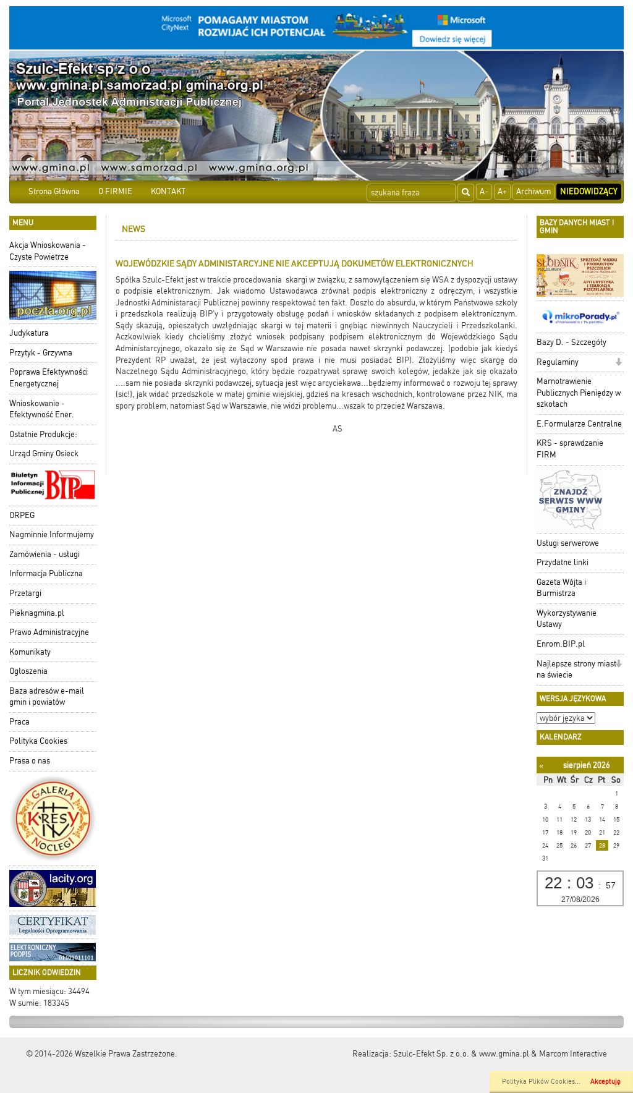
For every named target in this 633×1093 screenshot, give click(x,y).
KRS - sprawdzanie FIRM (570, 448)
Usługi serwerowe (568, 543)
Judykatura (29, 333)
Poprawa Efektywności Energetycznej (48, 377)
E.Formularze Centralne (579, 423)
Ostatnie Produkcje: (43, 434)
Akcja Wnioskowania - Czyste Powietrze (47, 251)
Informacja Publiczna (46, 573)
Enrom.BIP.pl (561, 644)
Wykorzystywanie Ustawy (567, 618)
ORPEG (22, 515)
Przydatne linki (562, 562)
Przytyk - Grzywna (40, 352)
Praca (19, 721)
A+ (502, 191)
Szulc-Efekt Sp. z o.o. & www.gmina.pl (461, 1053)
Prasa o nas (29, 760)
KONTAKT (168, 191)
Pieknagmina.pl (36, 613)
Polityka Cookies (38, 741)
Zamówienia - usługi (44, 554)
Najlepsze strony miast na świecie (576, 669)
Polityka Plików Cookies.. (540, 1082)
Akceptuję (605, 1082)
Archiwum (533, 191)
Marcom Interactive (573, 1053)
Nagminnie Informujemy (51, 534)
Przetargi (25, 593)
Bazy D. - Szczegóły (571, 342)
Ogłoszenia (28, 671)
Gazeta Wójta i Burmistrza (561, 587)
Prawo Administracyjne (49, 632)
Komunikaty (30, 652)
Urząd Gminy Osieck (44, 453)
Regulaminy (558, 362)
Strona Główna (54, 191)
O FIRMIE (115, 191)
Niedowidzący (589, 191)
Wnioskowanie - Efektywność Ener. (41, 409)
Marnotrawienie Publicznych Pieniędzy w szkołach (579, 392)
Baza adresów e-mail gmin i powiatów (46, 696)
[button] (618, 363)
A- (484, 191)
